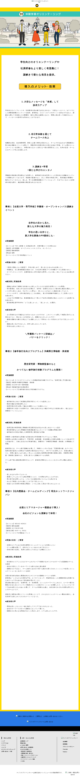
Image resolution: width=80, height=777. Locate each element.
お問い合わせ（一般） (7, 751)
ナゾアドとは (4, 743)
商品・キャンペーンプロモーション (29, 755)
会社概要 (65, 741)
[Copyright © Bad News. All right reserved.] (40, 768)
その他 (22, 761)
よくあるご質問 (24, 745)
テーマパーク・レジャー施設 (28, 759)
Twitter (43, 5)
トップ (3, 741)
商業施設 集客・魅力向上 (27, 753)
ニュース (3, 747)
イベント (3, 745)
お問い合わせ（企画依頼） (27, 747)
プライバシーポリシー (68, 746)
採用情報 (65, 744)
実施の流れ (23, 743)
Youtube (37, 5)
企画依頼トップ (24, 741)
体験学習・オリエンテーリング (28, 757)
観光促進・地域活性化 (26, 751)
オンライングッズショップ (8, 749)
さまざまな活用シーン (26, 749)
